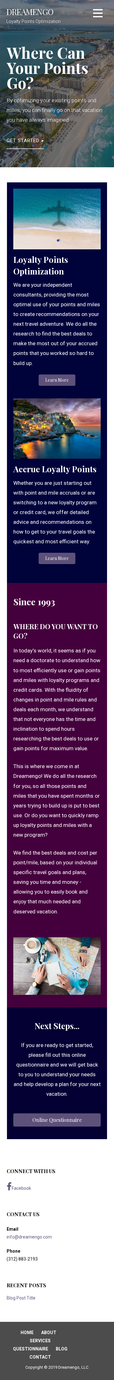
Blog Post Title (21, 1297)
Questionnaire (30, 1348)
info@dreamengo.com (29, 1236)
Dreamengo (29, 11)
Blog (61, 1348)
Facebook (21, 1188)
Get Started (23, 140)
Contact (40, 1357)
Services (40, 1340)
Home (27, 1332)
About (48, 1332)
